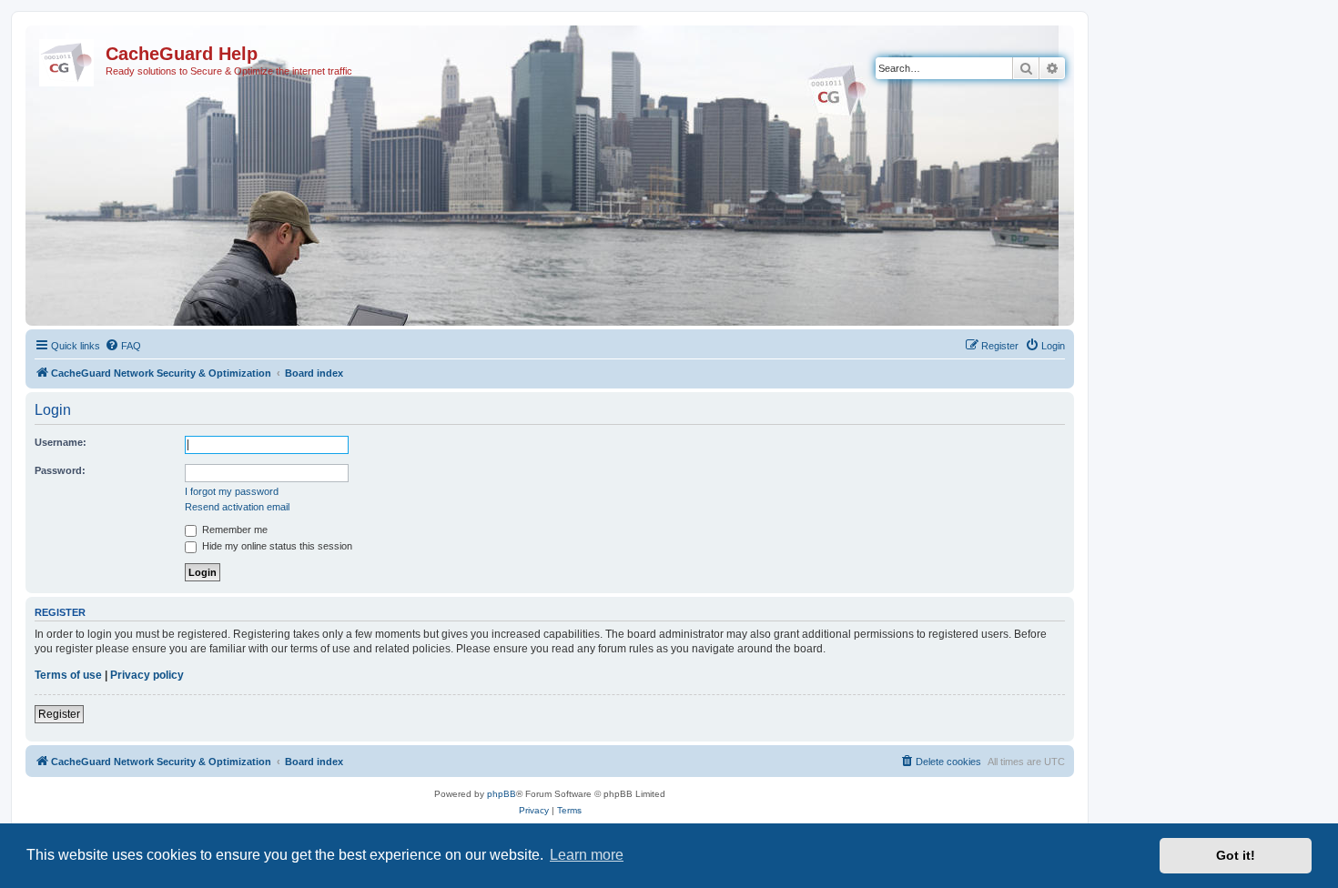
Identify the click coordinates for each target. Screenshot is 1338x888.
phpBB (501, 794)
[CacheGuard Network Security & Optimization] (68, 59)
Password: (60, 470)
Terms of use (68, 675)
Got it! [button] (1235, 855)
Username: (60, 442)
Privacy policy (147, 675)
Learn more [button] (586, 855)
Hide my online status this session (275, 545)
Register (59, 714)
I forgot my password (232, 491)
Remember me (233, 529)
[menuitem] (123, 346)
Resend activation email (237, 506)
